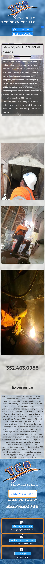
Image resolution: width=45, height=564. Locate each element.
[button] (42, 27)
